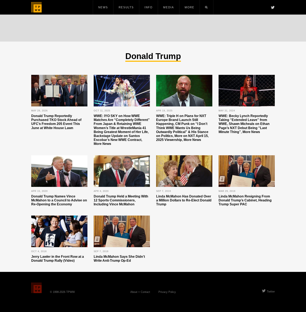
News (103, 7)
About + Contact (140, 292)
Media (168, 7)
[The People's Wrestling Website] (36, 7)
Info (148, 7)
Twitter (271, 291)
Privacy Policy (167, 292)
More (189, 7)
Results (126, 7)
